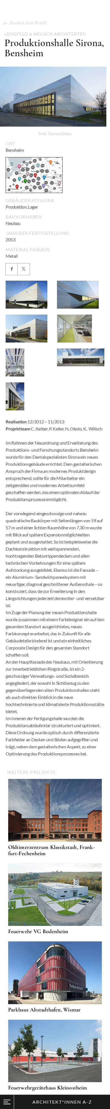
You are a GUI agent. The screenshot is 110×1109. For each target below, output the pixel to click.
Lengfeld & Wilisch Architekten (45, 34)
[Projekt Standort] (34, 175)
